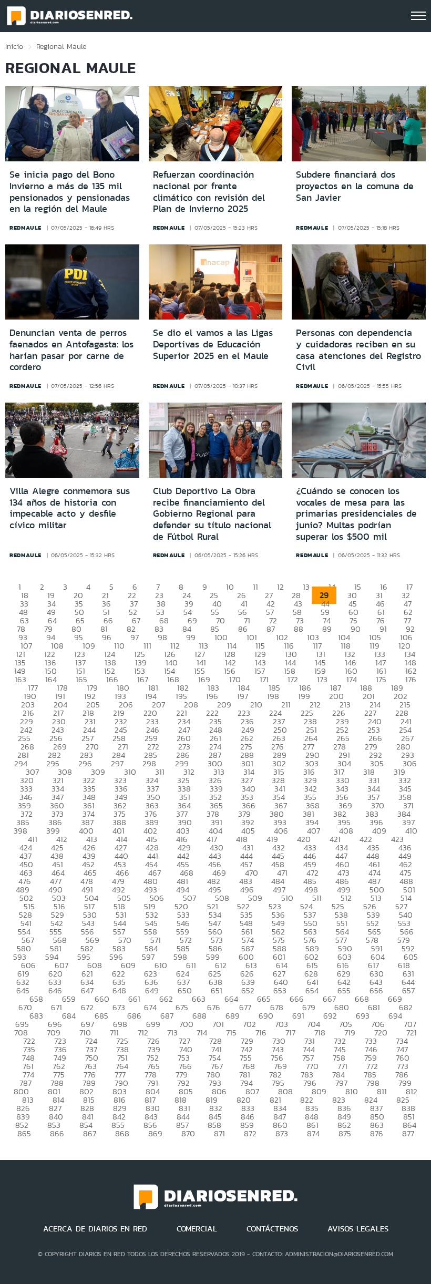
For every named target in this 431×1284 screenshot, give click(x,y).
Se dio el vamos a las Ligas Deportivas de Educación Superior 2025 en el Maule (213, 344)
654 (312, 990)
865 (24, 1133)
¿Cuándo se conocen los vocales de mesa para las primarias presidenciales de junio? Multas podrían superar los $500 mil (356, 513)
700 (186, 1024)
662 (166, 998)
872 (250, 1133)
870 (188, 1133)
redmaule (25, 227)
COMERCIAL (197, 1229)
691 (298, 1015)
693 (363, 1015)
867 (89, 1133)
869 (155, 1133)
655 (344, 990)
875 (344, 1133)
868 (122, 1133)
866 (57, 1133)
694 (395, 1015)
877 (408, 1133)
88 (298, 628)
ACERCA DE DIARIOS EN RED (95, 1229)
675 (182, 1007)
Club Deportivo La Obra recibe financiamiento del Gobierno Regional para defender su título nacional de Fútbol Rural (212, 513)
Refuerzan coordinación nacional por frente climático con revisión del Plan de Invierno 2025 (209, 191)
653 (279, 990)
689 (232, 1015)
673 (118, 1007)
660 (102, 998)
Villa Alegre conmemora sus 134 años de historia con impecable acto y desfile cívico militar (69, 508)
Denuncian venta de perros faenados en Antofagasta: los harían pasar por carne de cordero (71, 350)
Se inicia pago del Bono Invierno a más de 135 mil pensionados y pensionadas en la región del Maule (69, 191)
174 (351, 679)
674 (150, 1007)
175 (381, 679)
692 (330, 1015)
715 (231, 1032)
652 (247, 990)
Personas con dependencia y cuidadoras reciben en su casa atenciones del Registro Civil (358, 350)
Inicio (14, 46)
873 (281, 1133)
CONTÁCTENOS (272, 1229)
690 (266, 1015)
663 (199, 998)
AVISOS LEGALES (357, 1229)
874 (313, 1133)
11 (255, 586)
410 (411, 830)
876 (376, 1133)
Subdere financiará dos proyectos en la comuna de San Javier (355, 186)
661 (134, 998)
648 (119, 990)
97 (134, 637)
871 (219, 1133)
